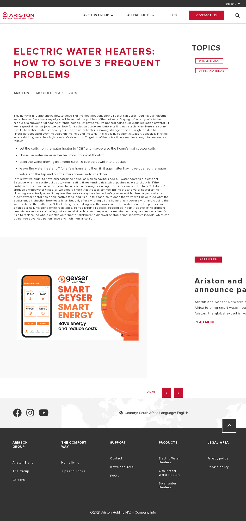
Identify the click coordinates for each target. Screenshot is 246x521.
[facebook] (17, 415)
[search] (237, 15)
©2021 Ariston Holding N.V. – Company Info (123, 512)
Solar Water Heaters (167, 485)
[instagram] (30, 415)
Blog (173, 15)
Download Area (122, 467)
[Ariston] (18, 15)
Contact (116, 458)
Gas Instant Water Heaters (170, 473)
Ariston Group (96, 15)
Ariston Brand (22, 463)
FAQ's (115, 476)
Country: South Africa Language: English (156, 413)
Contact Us (206, 15)
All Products (138, 15)
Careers (18, 480)
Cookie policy (218, 467)
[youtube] (44, 415)
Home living (70, 463)
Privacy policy (218, 458)
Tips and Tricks (73, 471)
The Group (20, 471)
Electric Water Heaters (169, 460)
